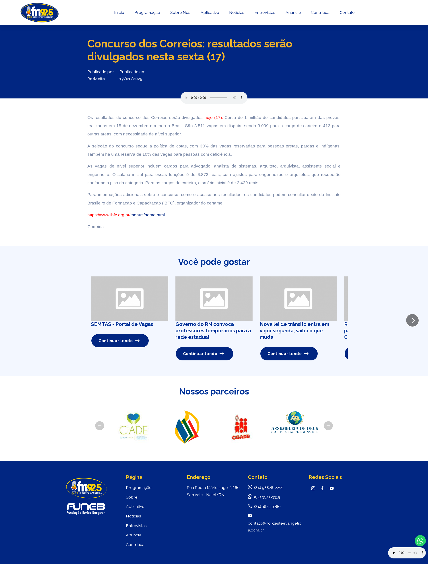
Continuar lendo (116, 340)
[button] (99, 425)
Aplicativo (210, 12)
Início (119, 12)
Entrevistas (265, 12)
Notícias (236, 12)
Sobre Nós (180, 12)
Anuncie (293, 12)
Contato (347, 12)
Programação (147, 12)
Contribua (320, 12)
